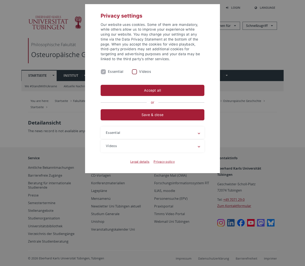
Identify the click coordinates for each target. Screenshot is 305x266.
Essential (115, 71)
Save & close (152, 115)
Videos (145, 71)
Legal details (139, 162)
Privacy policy (164, 162)
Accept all (152, 90)
